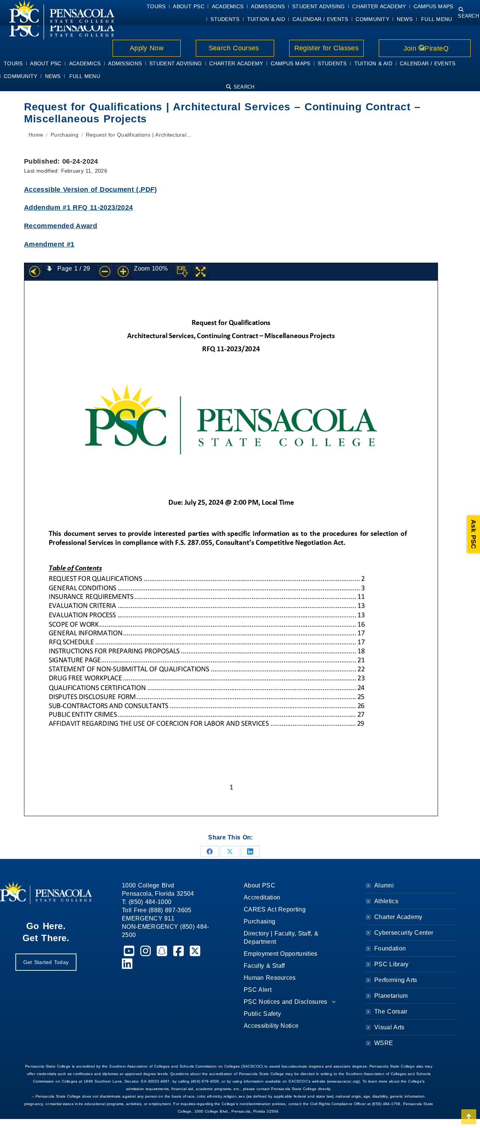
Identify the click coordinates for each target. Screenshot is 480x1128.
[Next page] (49, 269)
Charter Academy (398, 917)
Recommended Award (60, 226)
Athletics (386, 901)
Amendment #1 (49, 244)
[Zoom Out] (105, 272)
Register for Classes (326, 48)
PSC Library (391, 964)
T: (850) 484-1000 (146, 902)
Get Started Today (46, 962)
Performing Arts (395, 980)
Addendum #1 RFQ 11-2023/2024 (78, 207)
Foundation (390, 948)
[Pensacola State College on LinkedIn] (127, 966)
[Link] (57, 26)
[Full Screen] (200, 272)
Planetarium (391, 996)
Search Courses (234, 48)
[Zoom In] (123, 272)
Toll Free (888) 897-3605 (157, 910)
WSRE (383, 1043)
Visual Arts (389, 1027)
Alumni (384, 885)
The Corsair (390, 1011)
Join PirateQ (424, 48)
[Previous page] (34, 272)
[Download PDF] (182, 272)
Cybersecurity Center (403, 932)
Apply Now (147, 48)
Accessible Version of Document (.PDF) (90, 189)
